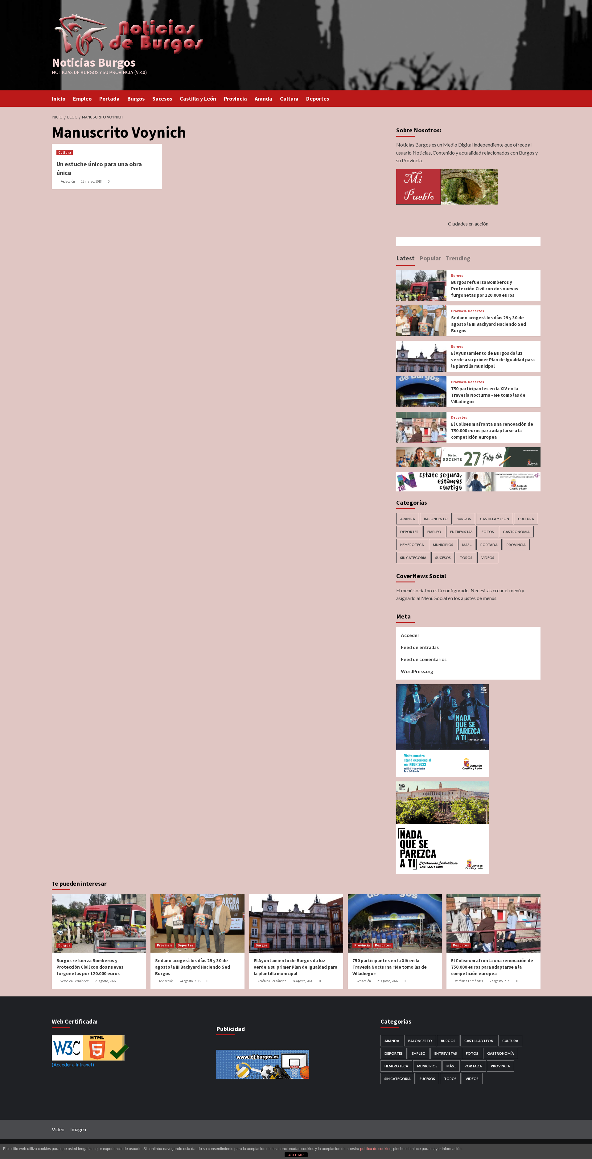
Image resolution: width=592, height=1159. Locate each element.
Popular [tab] (430, 258)
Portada (109, 98)
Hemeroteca (412, 545)
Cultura (289, 98)
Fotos (488, 532)
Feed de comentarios (423, 659)
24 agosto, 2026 (190, 981)
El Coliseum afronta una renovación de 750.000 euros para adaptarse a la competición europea (492, 430)
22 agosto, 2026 (500, 981)
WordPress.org (417, 671)
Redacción (67, 181)
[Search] (537, 98)
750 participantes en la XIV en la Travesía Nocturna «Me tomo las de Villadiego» (488, 395)
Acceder (410, 635)
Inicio (58, 98)
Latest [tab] (405, 258)
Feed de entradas (420, 647)
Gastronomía (516, 532)
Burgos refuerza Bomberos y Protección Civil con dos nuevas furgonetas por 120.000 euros (484, 288)
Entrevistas (461, 532)
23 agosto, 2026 (387, 981)
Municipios (443, 545)
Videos (487, 558)
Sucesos (162, 98)
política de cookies (375, 1149)
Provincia (235, 98)
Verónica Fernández (74, 981)
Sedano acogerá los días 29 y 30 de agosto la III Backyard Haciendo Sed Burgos (488, 324)
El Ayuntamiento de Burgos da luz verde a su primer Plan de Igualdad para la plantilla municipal (493, 359)
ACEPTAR (296, 1155)
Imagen (78, 1129)
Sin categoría (413, 558)
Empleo (82, 98)
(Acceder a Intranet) (73, 1064)
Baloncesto (436, 519)
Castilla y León (198, 98)
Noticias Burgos (94, 62)
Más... (466, 545)
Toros (466, 558)
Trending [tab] (458, 258)
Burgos (136, 98)
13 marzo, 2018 (91, 181)
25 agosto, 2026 (105, 981)
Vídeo (58, 1129)
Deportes (317, 98)
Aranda (263, 98)
